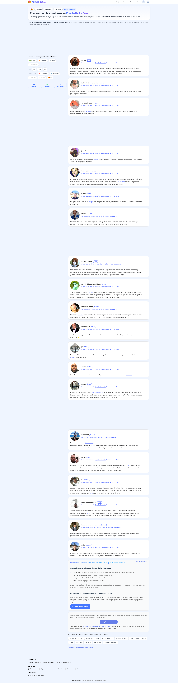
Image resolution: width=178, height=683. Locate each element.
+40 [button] (34, 69)
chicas (127, 465)
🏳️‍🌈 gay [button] (50, 78)
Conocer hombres (48, 662)
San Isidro (88, 642)
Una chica (91, 292)
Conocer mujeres (33, 662)
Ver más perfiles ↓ (141, 561)
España (97, 63)
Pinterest (41, 675)
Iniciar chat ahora (80, 606)
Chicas (96, 159)
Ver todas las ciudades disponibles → (81, 647)
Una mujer (87, 111)
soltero (89, 513)
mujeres (129, 375)
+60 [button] (45, 69)
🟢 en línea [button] (32, 60)
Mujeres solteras (121, 2)
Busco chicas (89, 443)
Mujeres (80, 315)
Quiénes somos (33, 669)
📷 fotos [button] (52, 60)
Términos (61, 669)
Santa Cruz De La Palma (92, 638)
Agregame (39, 2)
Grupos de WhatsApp (64, 662)
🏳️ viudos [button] (42, 78)
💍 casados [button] (32, 78)
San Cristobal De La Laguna (138, 638)
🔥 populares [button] (42, 60)
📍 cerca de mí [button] (33, 65)
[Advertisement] (83, 41)
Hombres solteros (135, 2)
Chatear (34, 86)
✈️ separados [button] (54, 73)
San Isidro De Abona (121, 638)
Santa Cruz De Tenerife (76, 638)
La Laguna (79, 642)
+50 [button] (40, 69)
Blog (29, 675)
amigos (72, 357)
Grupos (47, 86)
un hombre (121, 182)
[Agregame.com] (32, 9)
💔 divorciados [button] (43, 73)
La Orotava (97, 642)
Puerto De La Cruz (107, 638)
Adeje (71, 642)
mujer (91, 493)
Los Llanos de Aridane (110, 642)
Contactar (51, 669)
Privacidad (70, 669)
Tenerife (103, 63)
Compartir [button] (60, 86)
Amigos (90, 202)
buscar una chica (97, 392)
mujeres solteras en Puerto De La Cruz (96, 626)
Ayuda (43, 669)
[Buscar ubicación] (143, 2)
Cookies (79, 669)
